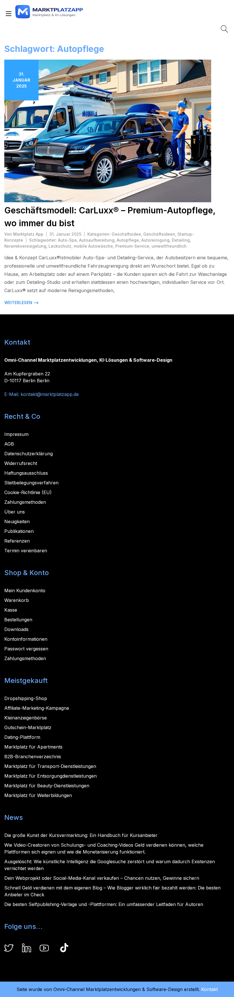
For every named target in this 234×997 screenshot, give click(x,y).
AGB (9, 444)
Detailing (181, 240)
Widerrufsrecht (20, 463)
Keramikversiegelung (25, 246)
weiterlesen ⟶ (21, 302)
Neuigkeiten (17, 521)
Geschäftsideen (159, 234)
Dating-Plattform (22, 737)
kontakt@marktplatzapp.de (50, 394)
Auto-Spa (67, 240)
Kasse (10, 610)
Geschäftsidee (126, 234)
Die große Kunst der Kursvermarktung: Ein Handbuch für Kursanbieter (81, 835)
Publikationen (19, 531)
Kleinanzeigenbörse (25, 718)
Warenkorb (16, 600)
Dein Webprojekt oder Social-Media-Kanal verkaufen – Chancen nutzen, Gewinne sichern (101, 878)
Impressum (16, 434)
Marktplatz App (28, 234)
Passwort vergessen (26, 649)
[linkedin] (26, 948)
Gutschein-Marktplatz (27, 727)
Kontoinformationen (25, 639)
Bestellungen (18, 619)
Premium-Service (132, 246)
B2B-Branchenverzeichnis (32, 756)
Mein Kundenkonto (24, 590)
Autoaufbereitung (96, 240)
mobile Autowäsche (93, 246)
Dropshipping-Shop (25, 698)
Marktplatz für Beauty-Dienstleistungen (46, 785)
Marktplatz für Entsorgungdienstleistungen (50, 776)
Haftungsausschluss (26, 473)
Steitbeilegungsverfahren (31, 483)
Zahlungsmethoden (25, 502)
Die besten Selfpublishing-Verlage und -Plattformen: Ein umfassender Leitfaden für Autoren (103, 904)
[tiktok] (64, 948)
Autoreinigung (155, 240)
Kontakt (209, 989)
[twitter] (8, 948)
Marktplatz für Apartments (33, 747)
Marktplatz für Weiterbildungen (38, 795)
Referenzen (17, 541)
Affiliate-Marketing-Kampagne (36, 708)
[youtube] (44, 948)
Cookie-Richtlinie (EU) (28, 492)
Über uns (14, 512)
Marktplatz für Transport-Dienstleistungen (50, 766)
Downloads (16, 629)
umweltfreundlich (169, 246)
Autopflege (128, 240)
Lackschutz (60, 246)
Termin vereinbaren (25, 550)
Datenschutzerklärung (28, 453)
